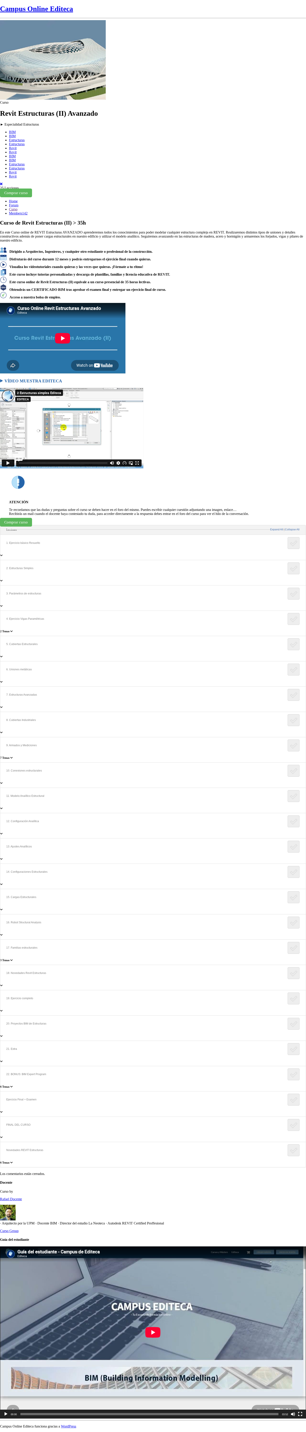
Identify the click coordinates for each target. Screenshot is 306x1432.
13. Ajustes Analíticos (19, 846)
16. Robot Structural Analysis (23, 922)
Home (13, 201)
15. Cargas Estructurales (21, 897)
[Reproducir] (6, 1414)
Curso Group (9, 1231)
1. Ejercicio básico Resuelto (23, 543)
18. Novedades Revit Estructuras (26, 973)
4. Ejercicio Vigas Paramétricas (25, 618)
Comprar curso (16, 193)
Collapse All (292, 529)
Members (18, 213)
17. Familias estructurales (21, 947)
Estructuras (17, 140)
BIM (12, 132)
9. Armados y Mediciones (21, 745)
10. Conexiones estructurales (24, 770)
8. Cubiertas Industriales (21, 720)
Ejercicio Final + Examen (21, 1099)
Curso (13, 209)
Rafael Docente (11, 1199)
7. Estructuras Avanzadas (21, 694)
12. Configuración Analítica (22, 821)
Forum (13, 205)
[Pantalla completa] (300, 1414)
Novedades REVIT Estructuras (24, 1150)
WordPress (68, 1426)
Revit (13, 148)
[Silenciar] (293, 1414)
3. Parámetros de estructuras (23, 593)
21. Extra (11, 1048)
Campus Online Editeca (36, 9)
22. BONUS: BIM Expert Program (26, 1074)
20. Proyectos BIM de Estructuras (26, 1023)
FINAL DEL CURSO (18, 1124)
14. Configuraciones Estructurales (26, 871)
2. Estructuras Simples (19, 568)
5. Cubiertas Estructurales (22, 644)
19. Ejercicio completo (19, 998)
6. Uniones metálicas (19, 669)
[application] (153, 1332)
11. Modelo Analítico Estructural (25, 795)
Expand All (276, 529)
